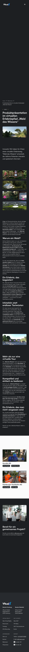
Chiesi (4, 221)
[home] (6, 4)
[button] (25, 4)
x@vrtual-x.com (18, 533)
